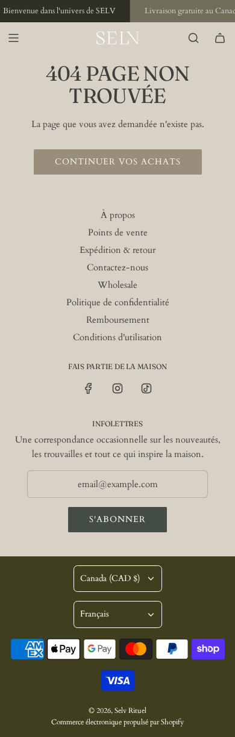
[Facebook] (88, 388)
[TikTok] (146, 388)
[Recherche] (193, 38)
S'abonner (117, 519)
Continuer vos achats (118, 161)
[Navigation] (13, 38)
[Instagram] (117, 388)
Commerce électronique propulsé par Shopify (117, 722)
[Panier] (220, 38)
